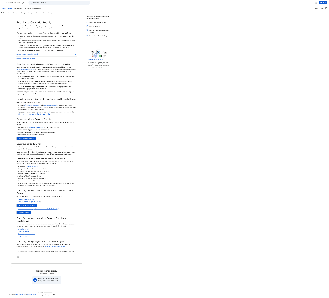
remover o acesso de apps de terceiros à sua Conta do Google (37, 209)
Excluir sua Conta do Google (26, 138)
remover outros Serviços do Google (29, 202)
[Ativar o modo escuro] (54, 295)
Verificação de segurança (24, 69)
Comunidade (18, 8)
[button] (3, 3)
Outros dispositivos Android (26, 234)
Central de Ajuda (7, 8)
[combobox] (61, 3)
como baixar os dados (51, 105)
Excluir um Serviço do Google (27, 205)
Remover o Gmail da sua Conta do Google (99, 31)
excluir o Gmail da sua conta (26, 199)
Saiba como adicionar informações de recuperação (34, 114)
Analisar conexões (24, 212)
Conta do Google (31, 166)
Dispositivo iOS (22, 236)
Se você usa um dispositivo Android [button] (27, 54)
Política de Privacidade (20, 294)
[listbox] (45, 295)
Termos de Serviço (31, 294)
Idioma (41, 292)
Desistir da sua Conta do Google (98, 36)
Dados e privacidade (35, 127)
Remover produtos (94, 26)
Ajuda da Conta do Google (15, 3)
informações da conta (31, 105)
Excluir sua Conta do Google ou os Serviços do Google (98, 17)
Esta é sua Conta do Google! (95, 59)
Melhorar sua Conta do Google (32, 8)
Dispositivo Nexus (23, 231)
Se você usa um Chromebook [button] (25, 59)
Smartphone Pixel (23, 229)
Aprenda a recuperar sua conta (55, 246)
